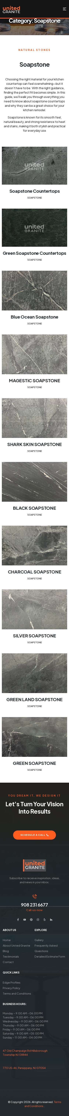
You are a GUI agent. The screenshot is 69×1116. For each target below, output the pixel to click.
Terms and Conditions (17, 993)
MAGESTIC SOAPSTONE (34, 380)
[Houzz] (51, 919)
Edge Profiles (11, 982)
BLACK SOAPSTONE (34, 508)
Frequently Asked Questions (46, 948)
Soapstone (34, 197)
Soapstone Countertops (34, 191)
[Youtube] (24, 919)
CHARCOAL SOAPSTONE (34, 571)
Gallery (39, 940)
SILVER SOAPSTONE (34, 635)
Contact (8, 962)
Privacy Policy (11, 988)
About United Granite (16, 945)
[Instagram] (37, 919)
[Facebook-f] (18, 919)
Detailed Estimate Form (50, 956)
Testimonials (11, 956)
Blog (6, 951)
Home (7, 940)
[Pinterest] (31, 919)
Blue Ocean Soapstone (34, 316)
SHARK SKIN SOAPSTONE (34, 444)
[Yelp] (44, 919)
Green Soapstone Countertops (34, 253)
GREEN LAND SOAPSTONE (34, 699)
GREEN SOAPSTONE (34, 763)
